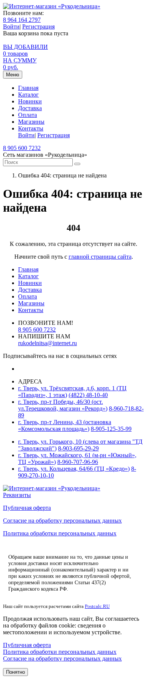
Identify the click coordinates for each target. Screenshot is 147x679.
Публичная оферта (27, 508)
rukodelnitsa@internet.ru (47, 343)
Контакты (30, 128)
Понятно (15, 672)
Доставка (30, 108)
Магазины (31, 121)
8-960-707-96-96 (77, 462)
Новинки (30, 101)
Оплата (27, 115)
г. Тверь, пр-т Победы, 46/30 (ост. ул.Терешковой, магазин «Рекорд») (62, 405)
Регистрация (38, 26)
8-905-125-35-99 (111, 429)
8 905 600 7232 (22, 148)
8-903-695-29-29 (78, 448)
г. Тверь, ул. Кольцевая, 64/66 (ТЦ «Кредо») (74, 468)
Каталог (28, 94)
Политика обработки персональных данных (59, 533)
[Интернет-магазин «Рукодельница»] (51, 6)
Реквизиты (17, 495)
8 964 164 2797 (22, 20)
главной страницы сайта (100, 256)
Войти (11, 26)
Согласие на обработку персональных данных (62, 520)
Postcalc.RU (97, 606)
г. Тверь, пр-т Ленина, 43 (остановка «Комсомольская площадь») (64, 425)
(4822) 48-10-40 (88, 395)
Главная (28, 88)
